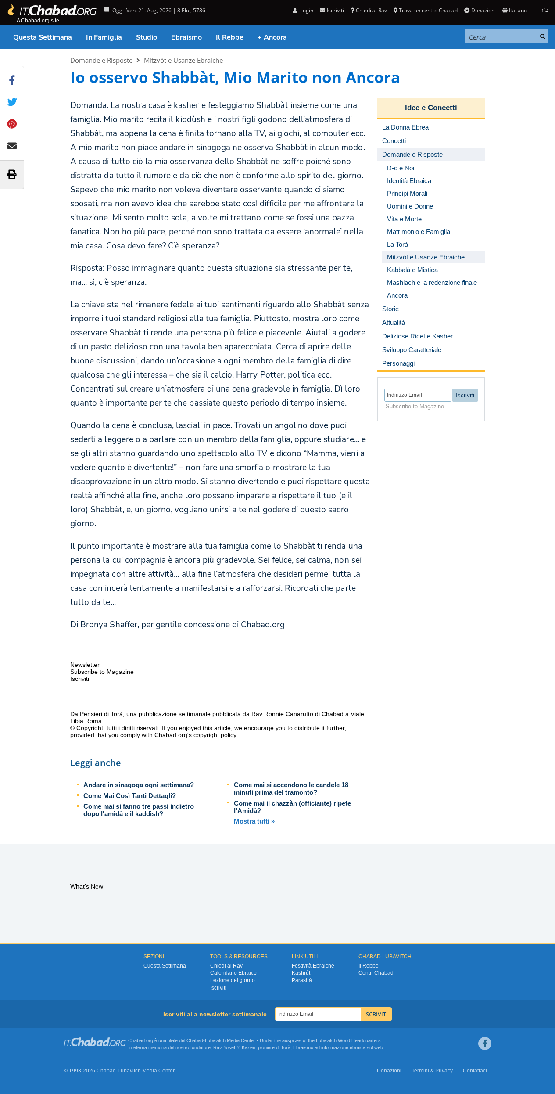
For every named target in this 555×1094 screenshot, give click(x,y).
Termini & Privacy (432, 1071)
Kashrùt (301, 973)
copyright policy (214, 734)
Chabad (194, 1040)
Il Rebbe (229, 37)
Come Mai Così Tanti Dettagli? (129, 795)
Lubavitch (215, 1040)
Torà (285, 1047)
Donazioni (483, 10)
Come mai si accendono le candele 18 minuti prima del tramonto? (291, 788)
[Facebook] (484, 1043)
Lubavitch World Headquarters (348, 1040)
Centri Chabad (376, 973)
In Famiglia (104, 37)
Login (306, 10)
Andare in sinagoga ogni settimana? (138, 784)
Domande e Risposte (101, 60)
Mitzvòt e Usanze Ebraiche (183, 60)
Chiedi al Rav (371, 10)
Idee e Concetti (431, 108)
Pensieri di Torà (101, 713)
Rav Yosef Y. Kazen (234, 1047)
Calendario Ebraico (233, 973)
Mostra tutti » (254, 821)
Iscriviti (218, 988)
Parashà (302, 980)
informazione (334, 1047)
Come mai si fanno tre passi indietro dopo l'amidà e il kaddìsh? (138, 810)
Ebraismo (186, 37)
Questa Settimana (42, 37)
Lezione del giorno (232, 980)
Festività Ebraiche (313, 966)
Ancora (397, 295)
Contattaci (475, 1071)
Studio (146, 37)
